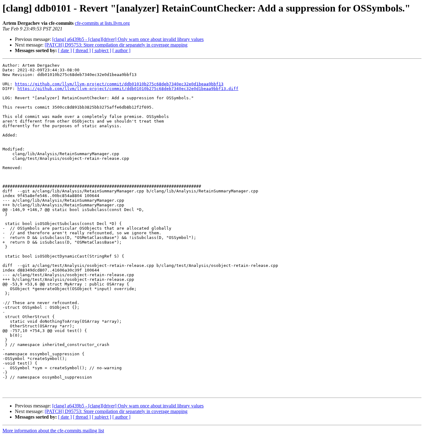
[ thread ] (82, 50)
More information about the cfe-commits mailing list (53, 430)
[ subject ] (101, 50)
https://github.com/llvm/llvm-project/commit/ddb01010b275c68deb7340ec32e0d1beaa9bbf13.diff (127, 88)
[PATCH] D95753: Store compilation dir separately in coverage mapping (116, 44)
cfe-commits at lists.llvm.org (102, 23)
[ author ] (121, 50)
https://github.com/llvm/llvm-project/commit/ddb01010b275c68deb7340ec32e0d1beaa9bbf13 (119, 84)
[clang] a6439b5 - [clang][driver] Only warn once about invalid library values (128, 39)
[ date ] (65, 50)
